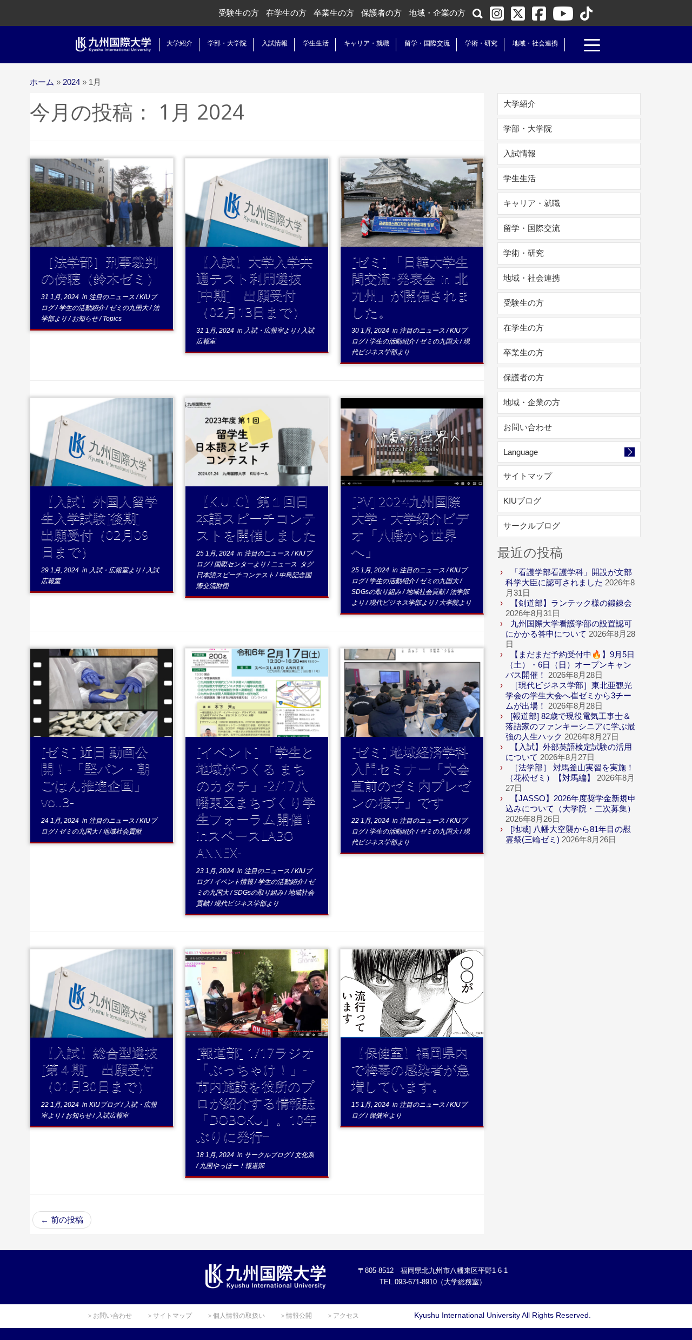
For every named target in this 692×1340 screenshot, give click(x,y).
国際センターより (241, 564)
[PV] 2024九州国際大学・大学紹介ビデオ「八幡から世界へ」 (410, 526)
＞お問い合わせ (109, 1315)
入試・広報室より (271, 330)
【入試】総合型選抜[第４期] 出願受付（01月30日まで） (99, 1068)
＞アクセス (343, 1315)
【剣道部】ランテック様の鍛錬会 (571, 603)
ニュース (284, 564)
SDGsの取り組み (377, 592)
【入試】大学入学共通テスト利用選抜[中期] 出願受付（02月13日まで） (254, 286)
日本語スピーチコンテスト (236, 575)
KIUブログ (105, 1104)
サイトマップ (527, 475)
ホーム (42, 82)
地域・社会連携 (535, 43)
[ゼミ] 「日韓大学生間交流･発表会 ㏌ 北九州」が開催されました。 (410, 286)
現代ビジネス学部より (402, 602)
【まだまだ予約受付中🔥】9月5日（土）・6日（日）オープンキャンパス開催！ (570, 664)
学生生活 (316, 43)
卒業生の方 (334, 12)
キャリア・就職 (366, 43)
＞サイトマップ (169, 1315)
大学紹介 (179, 43)
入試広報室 (112, 1115)
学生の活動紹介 (82, 308)
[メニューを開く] (592, 46)
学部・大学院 (227, 43)
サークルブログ (267, 1155)
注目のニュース (112, 297)
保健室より (385, 1115)
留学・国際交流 (427, 43)
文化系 (304, 1155)
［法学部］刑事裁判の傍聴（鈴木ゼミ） (100, 269)
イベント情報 (234, 882)
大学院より (455, 602)
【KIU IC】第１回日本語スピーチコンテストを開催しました (256, 517)
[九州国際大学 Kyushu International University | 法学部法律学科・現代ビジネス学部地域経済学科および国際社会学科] (113, 44)
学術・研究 (481, 43)
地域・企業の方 (437, 12)
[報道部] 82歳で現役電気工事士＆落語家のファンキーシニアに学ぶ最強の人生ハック (570, 726)
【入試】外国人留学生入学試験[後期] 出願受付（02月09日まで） (99, 526)
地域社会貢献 (426, 592)
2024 (71, 82)
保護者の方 (381, 12)
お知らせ (85, 318)
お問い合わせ (527, 427)
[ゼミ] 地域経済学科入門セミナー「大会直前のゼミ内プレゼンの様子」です (411, 776)
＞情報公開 (296, 1315)
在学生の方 (286, 12)
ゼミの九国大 (129, 308)
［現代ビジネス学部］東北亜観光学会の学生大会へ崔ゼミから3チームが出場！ (568, 695)
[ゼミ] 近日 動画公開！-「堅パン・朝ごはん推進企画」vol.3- (95, 776)
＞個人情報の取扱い (236, 1315)
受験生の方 (238, 12)
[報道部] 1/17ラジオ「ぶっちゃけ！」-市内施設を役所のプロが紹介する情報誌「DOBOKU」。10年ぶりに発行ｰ (256, 1094)
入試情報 (275, 43)
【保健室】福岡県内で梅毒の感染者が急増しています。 (410, 1068)
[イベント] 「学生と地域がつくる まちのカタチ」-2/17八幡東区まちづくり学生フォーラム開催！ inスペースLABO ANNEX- (256, 801)
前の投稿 (62, 1219)
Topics (112, 318)
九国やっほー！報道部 (231, 1166)
